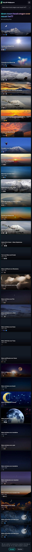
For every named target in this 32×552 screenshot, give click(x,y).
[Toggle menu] (29, 2)
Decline (20, 549)
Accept (12, 549)
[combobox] (15, 7)
